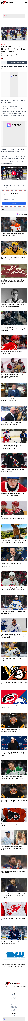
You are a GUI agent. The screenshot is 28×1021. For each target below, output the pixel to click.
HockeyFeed (6, 58)
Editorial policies (14, 1009)
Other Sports (14, 998)
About (14, 1003)
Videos (14, 996)
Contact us (14, 1010)
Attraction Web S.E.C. (12, 990)
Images (14, 997)
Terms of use (14, 1006)
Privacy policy (14, 1007)
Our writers (14, 1004)
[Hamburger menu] (26, 3)
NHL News (14, 994)
